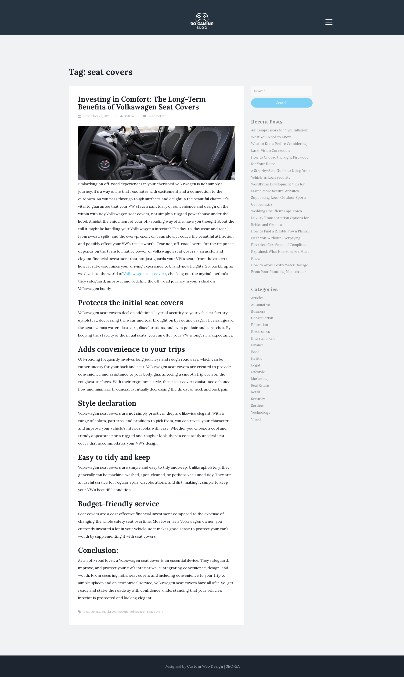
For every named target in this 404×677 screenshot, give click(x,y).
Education (259, 325)
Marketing (259, 379)
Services (257, 406)
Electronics (260, 331)
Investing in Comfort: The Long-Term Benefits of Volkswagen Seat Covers (142, 103)
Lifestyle (258, 372)
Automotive (157, 116)
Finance (257, 345)
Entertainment (263, 338)
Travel (256, 419)
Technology (260, 412)
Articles (257, 298)
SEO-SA (233, 666)
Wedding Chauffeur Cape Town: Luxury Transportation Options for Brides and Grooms (280, 218)
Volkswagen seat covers (144, 273)
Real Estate (260, 386)
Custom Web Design (205, 666)
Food (255, 352)
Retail (255, 392)
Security (258, 399)
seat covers (92, 612)
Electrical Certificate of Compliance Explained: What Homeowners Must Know (280, 252)
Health (256, 358)
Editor (129, 116)
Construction (262, 318)
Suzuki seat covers (114, 612)
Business (258, 311)
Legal (255, 365)
